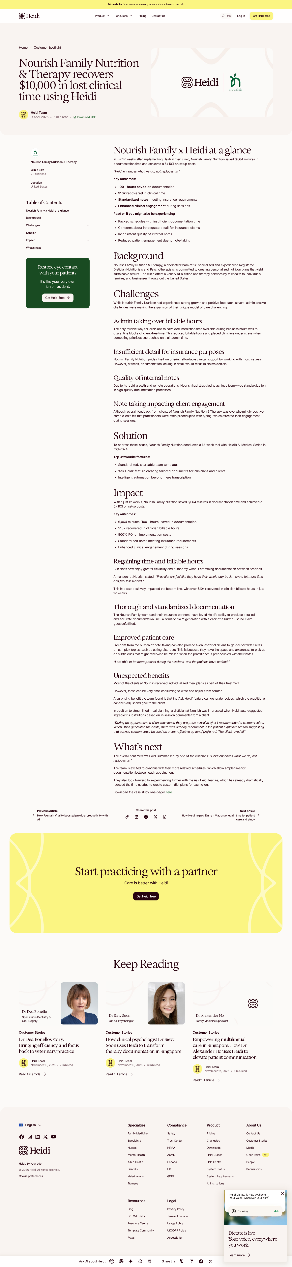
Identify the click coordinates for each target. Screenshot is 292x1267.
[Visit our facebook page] (21, 1136)
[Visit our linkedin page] (37, 1136)
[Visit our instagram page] (29, 1136)
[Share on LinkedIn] (136, 817)
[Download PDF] (164, 816)
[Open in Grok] (140, 1261)
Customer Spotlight (47, 47)
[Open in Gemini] (130, 1261)
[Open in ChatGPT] (111, 1261)
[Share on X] (155, 817)
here (169, 792)
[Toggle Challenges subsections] (87, 225)
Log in (241, 15)
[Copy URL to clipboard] (127, 816)
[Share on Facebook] (146, 817)
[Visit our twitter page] (45, 1136)
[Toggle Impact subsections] (87, 240)
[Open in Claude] (121, 1261)
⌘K (228, 15)
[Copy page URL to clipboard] (182, 1261)
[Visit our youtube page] (53, 1136)
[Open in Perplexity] (149, 1261)
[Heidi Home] (29, 16)
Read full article (29, 1074)
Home (23, 47)
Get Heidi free (261, 15)
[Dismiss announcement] (282, 1193)
